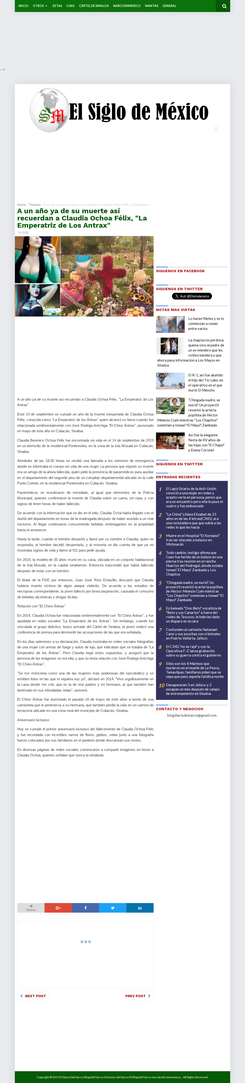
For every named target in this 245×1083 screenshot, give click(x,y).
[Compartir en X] (112, 908)
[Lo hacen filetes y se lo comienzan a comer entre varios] (170, 324)
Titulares (34, 205)
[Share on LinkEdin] (140, 908)
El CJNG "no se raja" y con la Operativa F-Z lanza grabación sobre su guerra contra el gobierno (193, 650)
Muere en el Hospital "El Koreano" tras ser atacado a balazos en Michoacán (193, 539)
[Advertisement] (122, 33)
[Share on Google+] (58, 908)
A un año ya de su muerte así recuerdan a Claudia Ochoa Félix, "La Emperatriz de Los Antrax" (82, 218)
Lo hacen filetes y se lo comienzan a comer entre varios (206, 323)
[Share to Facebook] (85, 908)
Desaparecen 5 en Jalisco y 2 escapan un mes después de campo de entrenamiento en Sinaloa (193, 689)
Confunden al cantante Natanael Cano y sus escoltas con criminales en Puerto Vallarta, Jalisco (193, 633)
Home (21, 205)
